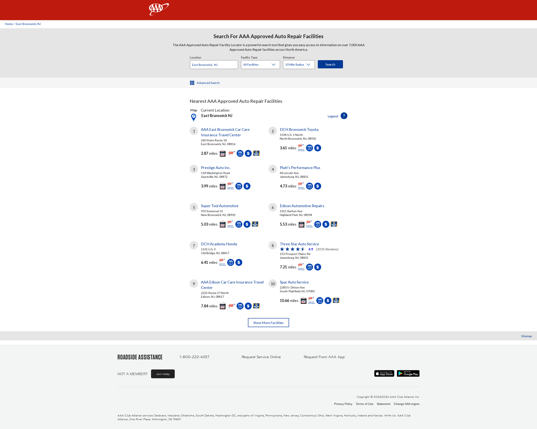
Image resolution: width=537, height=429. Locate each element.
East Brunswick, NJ (28, 24)
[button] (344, 115)
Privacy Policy (343, 404)
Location (195, 57)
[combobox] (215, 63)
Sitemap (526, 336)
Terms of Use (364, 404)
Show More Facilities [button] (268, 323)
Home (9, 24)
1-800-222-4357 (194, 357)
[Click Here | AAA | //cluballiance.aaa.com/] (159, 13)
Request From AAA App (324, 357)
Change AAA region (407, 404)
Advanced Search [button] (208, 82)
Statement (383, 404)
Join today (163, 374)
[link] (229, 141)
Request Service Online (261, 357)
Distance (289, 57)
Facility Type (249, 57)
